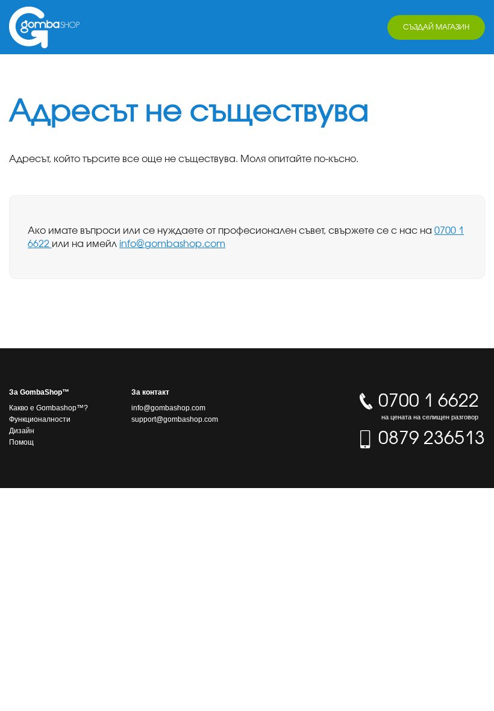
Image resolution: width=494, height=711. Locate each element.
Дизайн (21, 431)
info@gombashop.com (172, 243)
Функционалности (39, 419)
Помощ (21, 442)
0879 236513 (429, 437)
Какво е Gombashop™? (48, 408)
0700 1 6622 (426, 405)
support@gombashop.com (174, 419)
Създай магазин (436, 26)
